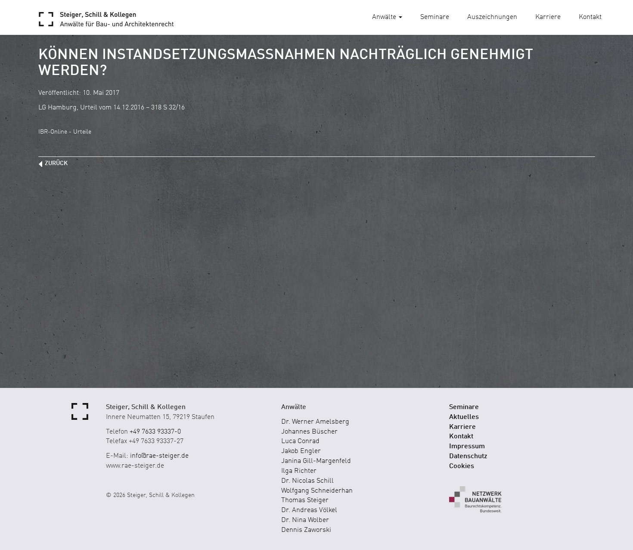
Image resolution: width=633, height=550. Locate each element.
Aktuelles (464, 417)
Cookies (461, 466)
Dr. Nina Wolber (305, 520)
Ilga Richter (298, 471)
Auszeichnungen (492, 17)
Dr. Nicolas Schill (307, 481)
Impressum (467, 446)
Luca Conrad (300, 441)
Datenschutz (468, 456)
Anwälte (385, 17)
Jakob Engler (301, 451)
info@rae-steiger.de (159, 456)
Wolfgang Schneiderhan (317, 490)
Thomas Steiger (305, 500)
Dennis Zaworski (306, 530)
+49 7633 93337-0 (155, 431)
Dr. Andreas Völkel (309, 510)
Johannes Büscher (309, 431)
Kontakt (590, 17)
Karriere (548, 17)
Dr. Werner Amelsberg (315, 422)
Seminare (434, 17)
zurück (56, 163)
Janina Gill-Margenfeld (316, 461)
